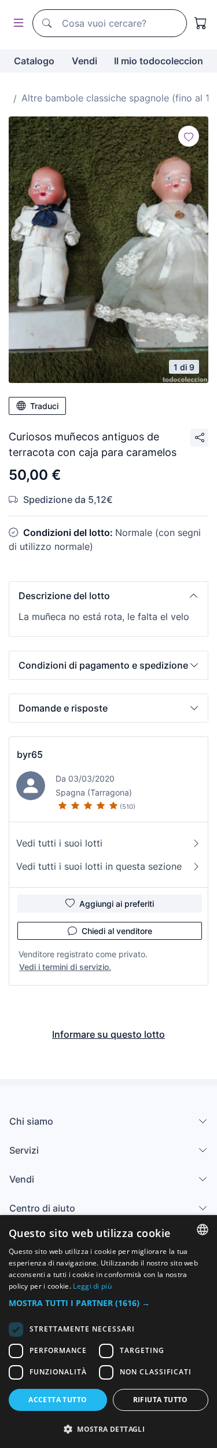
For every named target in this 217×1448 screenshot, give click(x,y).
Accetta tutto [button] (57, 1400)
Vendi (84, 61)
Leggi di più (92, 1286)
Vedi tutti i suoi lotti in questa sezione (99, 866)
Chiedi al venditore (117, 931)
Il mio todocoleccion (158, 61)
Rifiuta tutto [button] (160, 1400)
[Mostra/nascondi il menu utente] (16, 23)
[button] (108, 596)
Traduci (44, 406)
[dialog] (108, 1331)
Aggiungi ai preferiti (116, 904)
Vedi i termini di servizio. (65, 967)
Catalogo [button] (34, 61)
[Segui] (188, 136)
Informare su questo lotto (108, 1034)
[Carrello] (201, 23)
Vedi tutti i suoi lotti (59, 843)
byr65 (30, 754)
